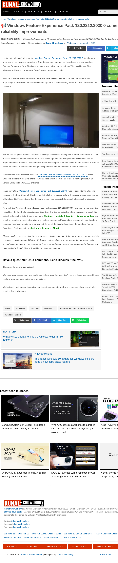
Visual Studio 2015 (72, 537)
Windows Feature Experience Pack (76, 308)
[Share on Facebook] (96, 50)
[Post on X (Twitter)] (77, 50)
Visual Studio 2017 (52, 537)
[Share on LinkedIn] (61, 322)
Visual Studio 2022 (12, 537)
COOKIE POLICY (80, 546)
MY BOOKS (32, 546)
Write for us (33, 11)
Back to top (105, 554)
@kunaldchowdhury (20, 521)
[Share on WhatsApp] (80, 322)
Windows (35, 308)
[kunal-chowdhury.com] (22, 7)
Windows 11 (9, 534)
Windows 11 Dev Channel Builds (46, 534)
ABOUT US (12, 546)
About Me (63, 11)
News (6, 11)
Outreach (48, 11)
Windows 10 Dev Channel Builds (79, 534)
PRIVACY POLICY (54, 546)
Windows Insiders (13, 315)
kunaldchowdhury (22, 524)
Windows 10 (49, 308)
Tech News (20, 308)
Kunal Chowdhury (65, 554)
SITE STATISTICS (105, 546)
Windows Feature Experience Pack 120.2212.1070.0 (63, 175)
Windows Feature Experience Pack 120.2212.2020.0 (59, 58)
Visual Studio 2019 (32, 537)
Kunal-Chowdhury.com (31, 554)
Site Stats (18, 11)
